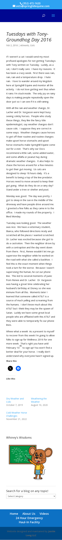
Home (14, 514)
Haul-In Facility (29, 522)
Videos (44, 514)
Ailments (24, 45)
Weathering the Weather (39, 400)
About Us (28, 514)
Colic (32, 45)
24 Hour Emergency (29, 518)
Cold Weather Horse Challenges (16, 414)
